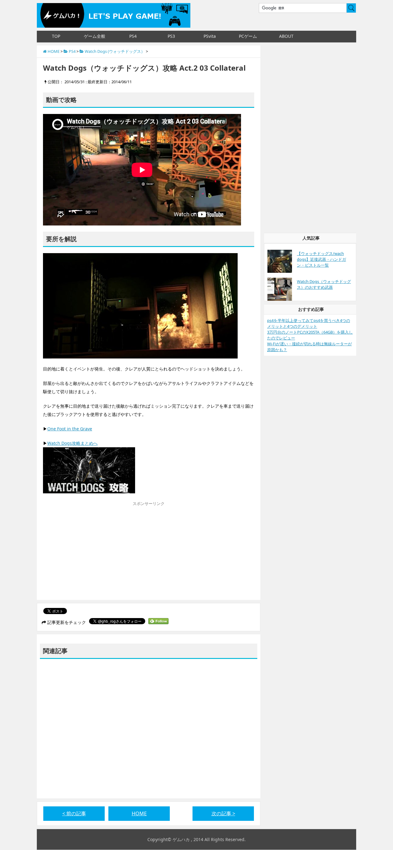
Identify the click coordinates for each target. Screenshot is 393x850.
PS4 (133, 36)
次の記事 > (223, 813)
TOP (56, 36)
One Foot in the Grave (69, 429)
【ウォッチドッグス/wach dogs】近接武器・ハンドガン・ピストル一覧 (321, 259)
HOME (139, 813)
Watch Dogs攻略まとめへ (72, 443)
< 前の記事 (74, 813)
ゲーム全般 (94, 36)
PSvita (210, 36)
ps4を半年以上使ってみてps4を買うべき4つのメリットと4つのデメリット (308, 323)
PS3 (171, 36)
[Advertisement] (94, 552)
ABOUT (286, 36)
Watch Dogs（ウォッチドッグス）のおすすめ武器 (324, 284)
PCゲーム (248, 36)
